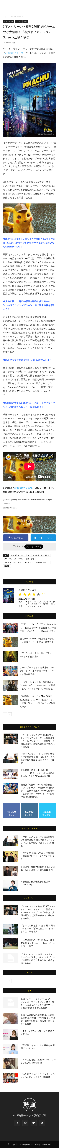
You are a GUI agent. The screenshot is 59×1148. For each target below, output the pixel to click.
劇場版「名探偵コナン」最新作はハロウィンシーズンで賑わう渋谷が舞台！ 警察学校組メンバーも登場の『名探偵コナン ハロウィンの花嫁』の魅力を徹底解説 (38, 790)
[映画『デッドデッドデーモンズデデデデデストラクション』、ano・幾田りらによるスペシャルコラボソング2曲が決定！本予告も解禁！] (10, 1002)
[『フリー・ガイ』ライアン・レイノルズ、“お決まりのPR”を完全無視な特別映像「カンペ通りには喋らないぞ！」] (10, 628)
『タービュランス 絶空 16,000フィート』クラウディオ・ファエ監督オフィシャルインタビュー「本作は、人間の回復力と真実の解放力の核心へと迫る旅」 (38, 741)
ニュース (19, 21)
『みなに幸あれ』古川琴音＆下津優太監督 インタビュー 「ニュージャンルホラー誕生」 (38, 943)
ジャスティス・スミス (41, 555)
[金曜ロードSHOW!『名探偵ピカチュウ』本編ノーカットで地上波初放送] (10, 642)
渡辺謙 (6, 566)
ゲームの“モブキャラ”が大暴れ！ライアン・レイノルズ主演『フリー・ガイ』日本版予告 (37, 671)
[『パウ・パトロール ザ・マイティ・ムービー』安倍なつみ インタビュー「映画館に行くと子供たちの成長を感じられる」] (10, 958)
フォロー (29, 804)
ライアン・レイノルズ (12, 562)
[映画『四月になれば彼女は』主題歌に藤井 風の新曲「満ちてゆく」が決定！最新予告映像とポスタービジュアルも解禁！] (10, 1018)
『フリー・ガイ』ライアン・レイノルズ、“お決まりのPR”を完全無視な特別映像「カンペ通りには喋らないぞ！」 (38, 627)
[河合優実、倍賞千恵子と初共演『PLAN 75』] (10, 885)
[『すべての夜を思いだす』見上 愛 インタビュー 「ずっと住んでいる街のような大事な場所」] (10, 929)
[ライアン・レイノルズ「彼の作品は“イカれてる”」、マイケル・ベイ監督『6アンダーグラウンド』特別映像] (10, 685)
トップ (5, 16)
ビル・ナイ (30, 559)
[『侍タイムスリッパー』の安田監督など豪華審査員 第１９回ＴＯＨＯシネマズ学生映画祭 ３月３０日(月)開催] (10, 758)
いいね (11, 804)
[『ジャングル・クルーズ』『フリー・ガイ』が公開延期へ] (10, 656)
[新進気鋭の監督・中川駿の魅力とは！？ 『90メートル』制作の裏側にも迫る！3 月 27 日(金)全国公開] (10, 774)
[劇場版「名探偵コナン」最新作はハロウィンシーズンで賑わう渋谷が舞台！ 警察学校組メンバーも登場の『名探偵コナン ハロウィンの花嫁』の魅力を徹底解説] (10, 788)
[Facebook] (17, 1123)
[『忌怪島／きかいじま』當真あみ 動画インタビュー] (10, 1049)
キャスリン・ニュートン (20, 555)
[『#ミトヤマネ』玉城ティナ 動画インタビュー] (10, 1034)
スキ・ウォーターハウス (13, 559)
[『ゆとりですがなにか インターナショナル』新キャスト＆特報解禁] (10, 1078)
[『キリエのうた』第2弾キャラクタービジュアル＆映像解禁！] (10, 1063)
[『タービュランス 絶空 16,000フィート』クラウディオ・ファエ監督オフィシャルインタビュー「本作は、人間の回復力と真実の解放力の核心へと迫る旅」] (10, 739)
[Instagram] (25, 1123)
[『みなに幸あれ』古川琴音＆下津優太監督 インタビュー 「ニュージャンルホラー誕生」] (10, 943)
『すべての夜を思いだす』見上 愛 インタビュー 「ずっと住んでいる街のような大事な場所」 (38, 928)
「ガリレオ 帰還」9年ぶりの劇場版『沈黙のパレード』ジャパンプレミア (37, 856)
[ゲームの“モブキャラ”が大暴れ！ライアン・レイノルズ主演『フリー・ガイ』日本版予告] (10, 671)
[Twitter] (34, 1123)
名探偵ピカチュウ (14, 53)
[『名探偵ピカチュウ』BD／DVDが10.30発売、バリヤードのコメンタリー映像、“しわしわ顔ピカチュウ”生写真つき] (10, 700)
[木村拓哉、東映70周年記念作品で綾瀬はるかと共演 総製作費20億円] (10, 871)
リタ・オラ (28, 562)
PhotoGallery (17, 16)
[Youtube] (42, 1123)
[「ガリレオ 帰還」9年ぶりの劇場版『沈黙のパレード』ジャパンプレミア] (10, 856)
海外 (25, 21)
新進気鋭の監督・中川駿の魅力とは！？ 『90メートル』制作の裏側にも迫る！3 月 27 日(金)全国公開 (38, 773)
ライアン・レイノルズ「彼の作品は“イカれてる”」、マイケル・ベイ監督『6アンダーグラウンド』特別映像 (37, 685)
